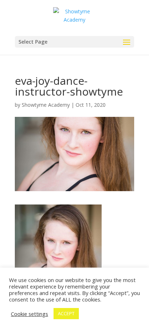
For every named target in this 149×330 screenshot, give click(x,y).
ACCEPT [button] (66, 313)
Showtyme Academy (46, 104)
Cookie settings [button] (29, 314)
